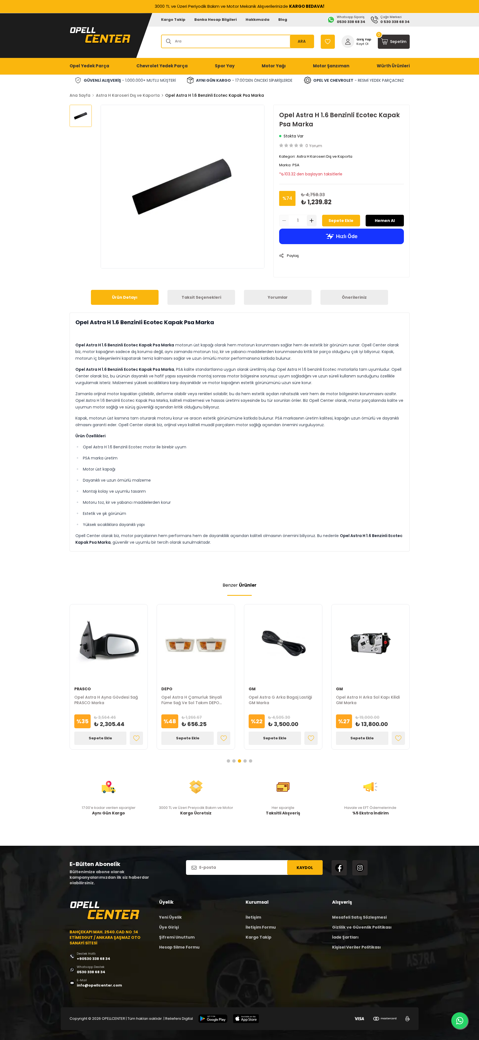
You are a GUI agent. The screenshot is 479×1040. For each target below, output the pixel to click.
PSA (295, 165)
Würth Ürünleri (393, 66)
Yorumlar (278, 297)
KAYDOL (305, 867)
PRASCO (82, 689)
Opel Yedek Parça (89, 66)
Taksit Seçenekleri (201, 297)
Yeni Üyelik (170, 917)
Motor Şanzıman (331, 66)
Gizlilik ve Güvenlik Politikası (362, 927)
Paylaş (293, 255)
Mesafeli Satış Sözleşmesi (359, 917)
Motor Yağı (274, 66)
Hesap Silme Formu (179, 947)
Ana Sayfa (80, 95)
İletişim (253, 917)
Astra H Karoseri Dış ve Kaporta (128, 95)
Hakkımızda (257, 19)
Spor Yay (225, 66)
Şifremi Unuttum (177, 937)
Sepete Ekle (340, 220)
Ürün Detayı (124, 297)
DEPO (166, 689)
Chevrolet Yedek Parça (162, 66)
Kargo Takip (173, 19)
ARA (302, 41)
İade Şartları (345, 937)
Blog (282, 19)
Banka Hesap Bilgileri (215, 19)
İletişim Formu (261, 927)
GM (252, 689)
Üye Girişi (169, 927)
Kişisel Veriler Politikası (356, 947)
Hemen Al (385, 220)
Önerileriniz (354, 297)
